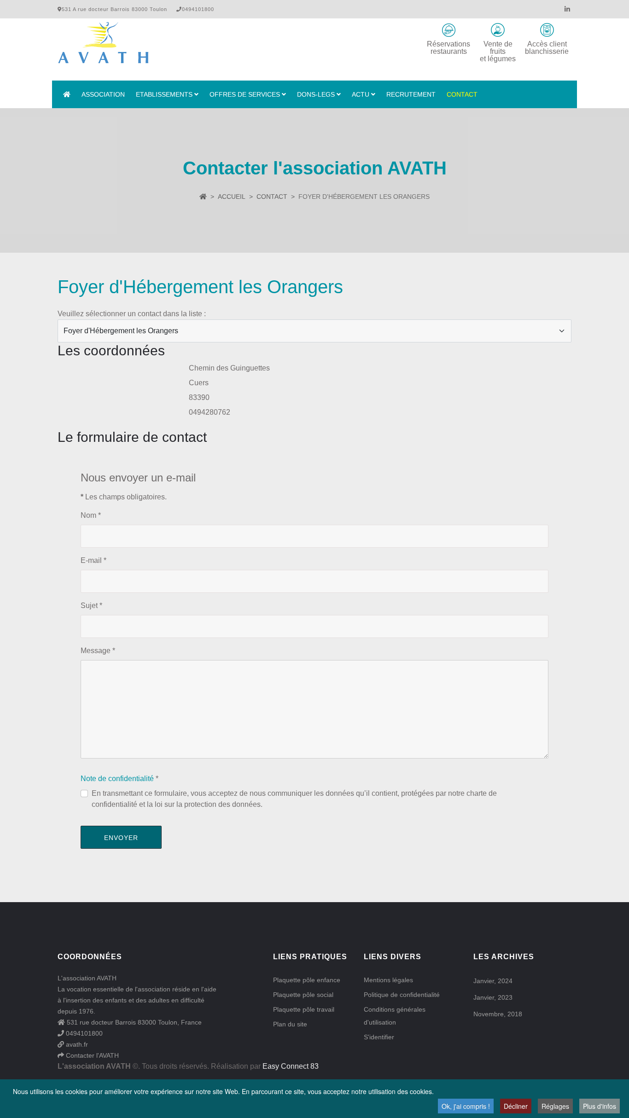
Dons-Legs (316, 94)
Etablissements (164, 94)
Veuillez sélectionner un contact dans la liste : (132, 314)
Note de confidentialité (117, 778)
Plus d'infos (599, 1106)
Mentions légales (388, 980)
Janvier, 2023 (493, 997)
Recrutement (411, 94)
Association (103, 94)
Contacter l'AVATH (91, 1055)
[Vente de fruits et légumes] (498, 30)
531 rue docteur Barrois (100, 1022)
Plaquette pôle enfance (306, 980)
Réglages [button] (555, 1106)
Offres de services (245, 94)
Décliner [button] (516, 1106)
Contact (462, 94)
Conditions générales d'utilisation (394, 1016)
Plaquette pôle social (303, 994)
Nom (91, 515)
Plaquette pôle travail (303, 1009)
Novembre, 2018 (497, 1014)
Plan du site (290, 1024)
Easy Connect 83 (290, 1066)
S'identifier (379, 1037)
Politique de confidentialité (402, 994)
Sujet (91, 605)
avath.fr (76, 1044)
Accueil (231, 196)
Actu (360, 94)
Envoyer (121, 837)
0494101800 (83, 1033)
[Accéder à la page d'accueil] (67, 94)
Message (98, 651)
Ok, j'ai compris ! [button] (466, 1106)
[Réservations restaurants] (448, 30)
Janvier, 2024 (493, 981)
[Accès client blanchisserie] (547, 30)
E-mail (93, 560)
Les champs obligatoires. (124, 497)
